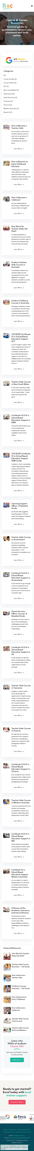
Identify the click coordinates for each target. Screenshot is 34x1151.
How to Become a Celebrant (19, 199)
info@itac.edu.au (18, 1135)
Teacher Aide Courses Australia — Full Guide (21, 966)
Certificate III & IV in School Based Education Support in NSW (20, 419)
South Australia (10, 97)
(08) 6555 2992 (24, 1138)
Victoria (8, 105)
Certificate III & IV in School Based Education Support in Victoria (20, 768)
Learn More (18, 149)
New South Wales (11, 90)
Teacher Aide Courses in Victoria (21, 730)
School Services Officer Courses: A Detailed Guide (19, 614)
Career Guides (10, 79)
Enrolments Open (16, 1102)
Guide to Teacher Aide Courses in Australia (19, 265)
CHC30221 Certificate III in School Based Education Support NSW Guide (20, 457)
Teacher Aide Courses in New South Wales (21, 383)
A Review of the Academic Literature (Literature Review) (20, 910)
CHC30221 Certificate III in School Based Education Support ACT (20, 338)
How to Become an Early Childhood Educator (19, 164)
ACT (6, 86)
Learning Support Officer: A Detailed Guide (19, 506)
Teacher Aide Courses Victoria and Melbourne (20, 1020)
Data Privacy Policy (23, 1130)
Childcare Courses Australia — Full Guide (21, 987)
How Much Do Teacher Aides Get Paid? (19, 229)
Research (8, 112)
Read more (16, 1060)
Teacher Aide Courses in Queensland (21, 538)
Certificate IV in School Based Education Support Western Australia (19, 873)
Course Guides (10, 83)
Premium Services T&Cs (23, 1132)
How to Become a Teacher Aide (19, 127)
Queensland (9, 94)
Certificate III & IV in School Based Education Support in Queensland (20, 576)
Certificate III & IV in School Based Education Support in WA (20, 837)
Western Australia (11, 108)
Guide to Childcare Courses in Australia (20, 302)
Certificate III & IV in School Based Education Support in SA (20, 651)
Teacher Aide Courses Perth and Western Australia (20, 1029)
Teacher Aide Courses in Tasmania (21, 687)
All (5, 75)
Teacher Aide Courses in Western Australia (21, 802)
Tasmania (8, 101)
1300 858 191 (13, 1138)
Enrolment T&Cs (8, 1132)
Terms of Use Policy (9, 1130)
